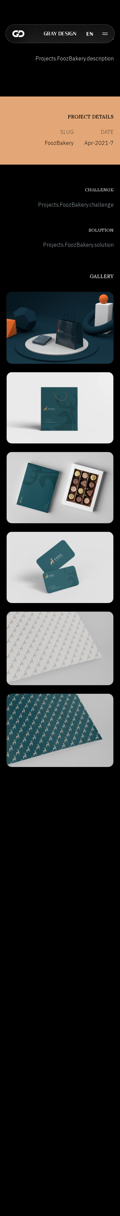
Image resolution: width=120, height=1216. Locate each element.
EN (89, 34)
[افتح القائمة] (105, 33)
